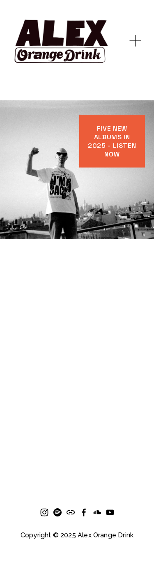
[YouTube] (110, 512)
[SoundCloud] (97, 512)
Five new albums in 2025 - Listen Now (112, 141)
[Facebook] (84, 512)
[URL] (71, 512)
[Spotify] (57, 512)
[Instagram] (44, 512)
